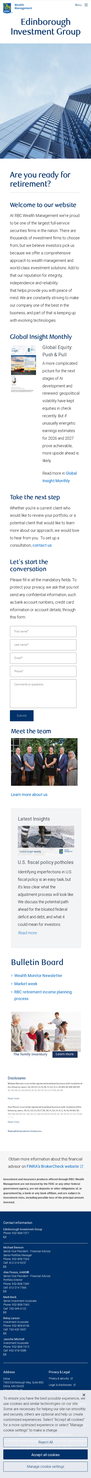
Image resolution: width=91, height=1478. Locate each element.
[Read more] (13, 1098)
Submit (22, 715)
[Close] (84, 1395)
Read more (27, 932)
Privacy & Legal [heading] (59, 1372)
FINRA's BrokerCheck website (53, 1166)
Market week (25, 983)
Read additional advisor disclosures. (25, 1131)
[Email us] (5, 1237)
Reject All (45, 1442)
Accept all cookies (45, 1455)
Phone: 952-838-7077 (16, 1233)
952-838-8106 (20, 1326)
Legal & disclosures (60, 1385)
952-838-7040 (20, 1304)
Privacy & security (59, 1378)
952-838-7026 (20, 1259)
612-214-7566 (17, 1287)
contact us (42, 545)
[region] (45, 1434)
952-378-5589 (17, 1350)
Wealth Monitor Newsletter (38, 975)
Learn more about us (29, 794)
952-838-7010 (20, 1347)
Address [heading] (9, 1372)
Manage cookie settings (45, 1466)
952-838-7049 (20, 1284)
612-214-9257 (17, 1263)
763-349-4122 (17, 1308)
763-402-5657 (17, 1329)
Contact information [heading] (17, 1223)
